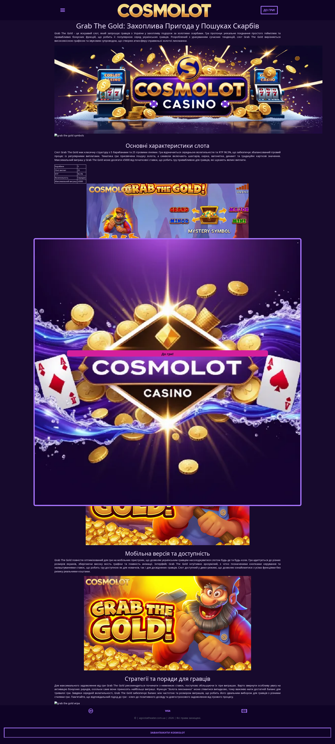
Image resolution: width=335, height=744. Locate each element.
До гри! (269, 10)
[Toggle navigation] (62, 10)
